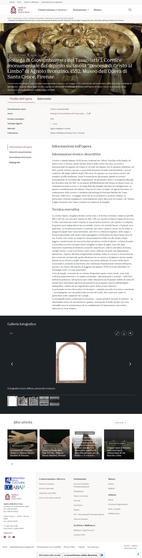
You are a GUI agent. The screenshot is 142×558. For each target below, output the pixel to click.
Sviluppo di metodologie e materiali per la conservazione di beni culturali (51, 18)
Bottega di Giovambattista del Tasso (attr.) (67, 113)
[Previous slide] (12, 363)
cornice (55, 124)
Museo (97, 9)
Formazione (80, 9)
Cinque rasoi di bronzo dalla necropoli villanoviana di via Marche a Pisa (118, 451)
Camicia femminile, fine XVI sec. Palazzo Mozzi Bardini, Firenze (54, 453)
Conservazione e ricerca (52, 9)
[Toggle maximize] (117, 333)
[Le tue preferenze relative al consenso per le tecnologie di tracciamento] (138, 554)
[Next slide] (129, 363)
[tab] (21, 98)
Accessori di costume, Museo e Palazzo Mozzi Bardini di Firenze (22, 453)
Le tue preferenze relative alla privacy (80, 555)
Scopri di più (119, 423)
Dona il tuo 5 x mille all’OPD (14, 528)
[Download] (123, 333)
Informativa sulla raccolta (50, 555)
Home (9, 18)
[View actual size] (130, 333)
